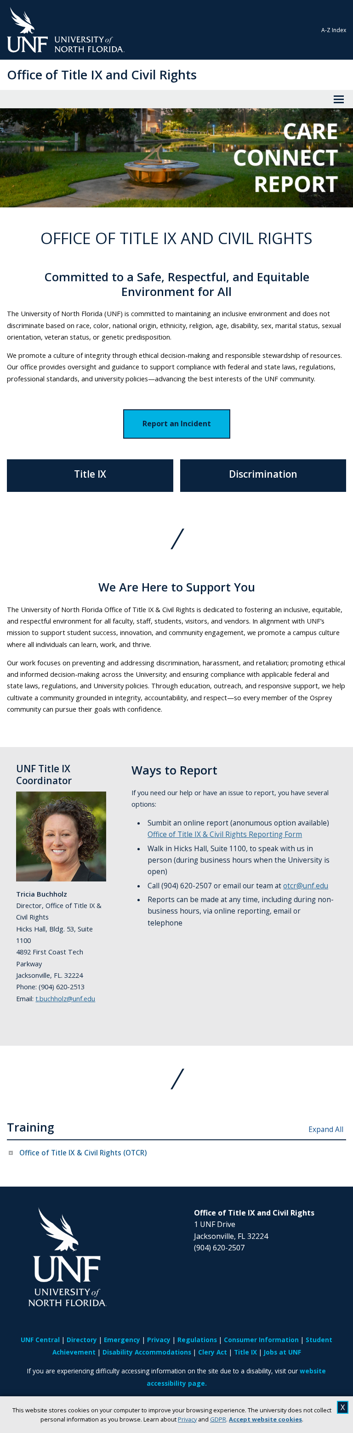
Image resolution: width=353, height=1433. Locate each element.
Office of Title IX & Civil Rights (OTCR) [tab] (83, 1153)
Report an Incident (176, 423)
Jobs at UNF (282, 1352)
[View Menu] (338, 99)
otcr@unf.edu (305, 886)
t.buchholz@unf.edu (65, 998)
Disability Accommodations (146, 1352)
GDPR (218, 1419)
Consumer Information (261, 1339)
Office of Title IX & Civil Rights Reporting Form (225, 834)
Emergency (122, 1339)
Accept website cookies (265, 1419)
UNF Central (40, 1339)
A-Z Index (333, 30)
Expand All (325, 1129)
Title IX (245, 1352)
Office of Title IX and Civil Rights (102, 74)
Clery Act (212, 1352)
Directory (82, 1339)
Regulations (197, 1339)
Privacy (187, 1419)
